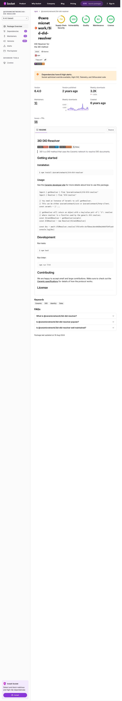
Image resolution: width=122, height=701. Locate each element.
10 (35, 103)
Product (22, 4)
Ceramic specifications (47, 281)
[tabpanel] (75, 214)
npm (36, 11)
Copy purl (39, 60)
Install (16, 695)
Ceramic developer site (55, 185)
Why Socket (36, 4)
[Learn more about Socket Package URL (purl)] (45, 60)
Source (111, 130)
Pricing (73, 4)
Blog (62, 4)
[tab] (41, 130)
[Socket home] (9, 3)
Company (51, 4)
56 (36, 121)
